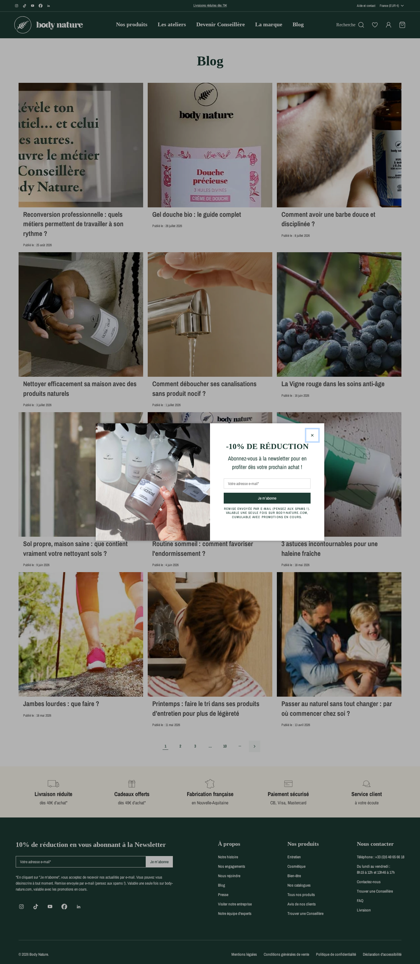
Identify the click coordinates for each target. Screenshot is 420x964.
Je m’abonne (277, 498)
